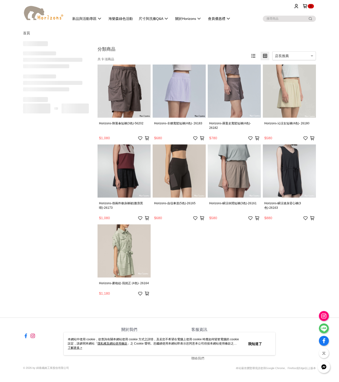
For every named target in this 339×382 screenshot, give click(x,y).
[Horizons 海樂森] (43, 13)
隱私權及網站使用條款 (112, 343)
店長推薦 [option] (282, 56)
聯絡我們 (197, 358)
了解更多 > (75, 347)
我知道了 (255, 344)
